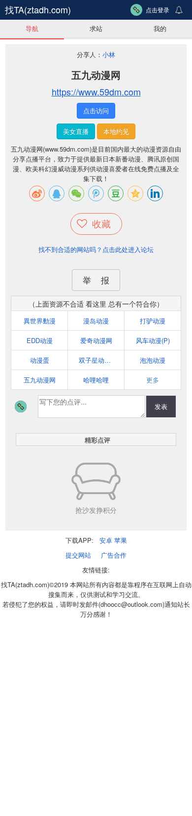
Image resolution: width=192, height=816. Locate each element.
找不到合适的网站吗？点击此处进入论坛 (96, 249)
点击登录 (157, 9)
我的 (160, 28)
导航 (32, 28)
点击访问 (96, 110)
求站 (96, 28)
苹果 (120, 540)
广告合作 (114, 555)
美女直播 (76, 131)
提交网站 (78, 555)
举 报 (96, 280)
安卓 (105, 540)
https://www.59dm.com (96, 91)
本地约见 (116, 131)
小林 (108, 54)
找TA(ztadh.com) (38, 9)
